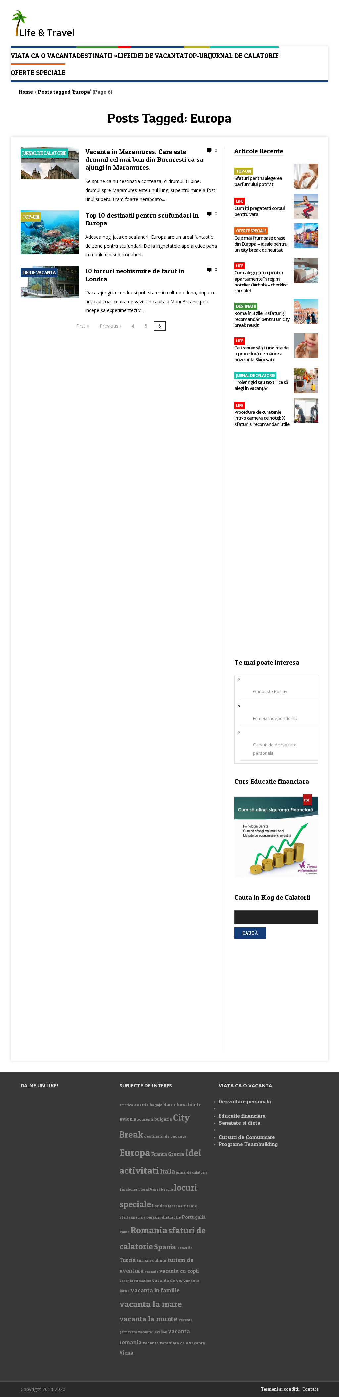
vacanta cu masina (135, 1281)
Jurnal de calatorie (244, 56)
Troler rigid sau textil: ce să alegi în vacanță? (261, 385)
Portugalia (194, 1217)
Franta (159, 1154)
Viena (127, 1352)
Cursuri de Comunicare (247, 1137)
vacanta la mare (151, 1304)
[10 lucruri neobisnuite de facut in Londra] (50, 297)
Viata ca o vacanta (43, 56)
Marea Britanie (182, 1205)
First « (82, 326)
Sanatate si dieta (239, 1122)
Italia (167, 1171)
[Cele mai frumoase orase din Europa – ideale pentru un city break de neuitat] (306, 236)
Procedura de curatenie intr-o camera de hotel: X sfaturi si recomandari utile (261, 418)
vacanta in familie (155, 1290)
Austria (141, 1104)
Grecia (176, 1154)
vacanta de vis (167, 1280)
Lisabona (128, 1189)
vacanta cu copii (179, 1271)
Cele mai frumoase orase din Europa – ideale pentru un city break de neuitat (260, 244)
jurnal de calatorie (191, 1172)
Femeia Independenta (275, 718)
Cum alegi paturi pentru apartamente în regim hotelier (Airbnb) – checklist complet (261, 282)
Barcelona (175, 1104)
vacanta (151, 1271)
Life (124, 56)
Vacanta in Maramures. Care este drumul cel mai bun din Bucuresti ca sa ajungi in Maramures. (144, 159)
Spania (165, 1246)
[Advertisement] (276, 545)
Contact (310, 1389)
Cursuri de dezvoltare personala (275, 749)
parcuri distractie (163, 1217)
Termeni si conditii (280, 1389)
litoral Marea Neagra (155, 1189)
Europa (135, 1152)
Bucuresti (143, 1119)
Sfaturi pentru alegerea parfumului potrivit (258, 181)
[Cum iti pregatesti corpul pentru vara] (306, 207)
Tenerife (184, 1248)
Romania (149, 1230)
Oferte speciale (38, 73)
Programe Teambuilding (248, 1144)
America (126, 1105)
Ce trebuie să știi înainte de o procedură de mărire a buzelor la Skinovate (261, 354)
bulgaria (163, 1119)
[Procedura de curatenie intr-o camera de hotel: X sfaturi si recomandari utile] (306, 411)
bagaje (156, 1104)
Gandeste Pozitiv (270, 691)
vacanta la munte (149, 1318)
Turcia (128, 1260)
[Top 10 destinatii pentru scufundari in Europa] (50, 253)
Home (26, 91)
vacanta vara (155, 1342)
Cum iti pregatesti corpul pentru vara (259, 211)
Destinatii (97, 55)
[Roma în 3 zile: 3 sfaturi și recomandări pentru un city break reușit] (306, 312)
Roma (125, 1231)
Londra (159, 1205)
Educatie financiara (242, 1115)
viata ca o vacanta (187, 1342)
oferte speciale (132, 1217)
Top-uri (197, 56)
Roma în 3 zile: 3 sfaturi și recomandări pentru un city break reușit (262, 319)
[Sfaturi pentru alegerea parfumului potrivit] (306, 177)
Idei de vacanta (157, 56)
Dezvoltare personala (245, 1101)
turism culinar (152, 1260)
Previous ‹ (110, 326)
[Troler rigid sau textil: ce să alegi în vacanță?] (306, 381)
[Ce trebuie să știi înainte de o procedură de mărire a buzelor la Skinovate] (306, 346)
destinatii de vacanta (165, 1136)
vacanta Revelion (152, 1332)
